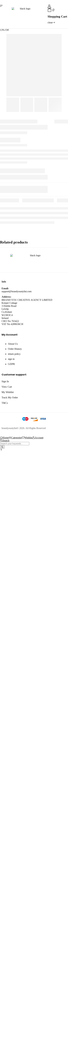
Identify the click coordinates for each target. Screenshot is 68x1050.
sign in (11, 359)
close (50, 22)
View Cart (7, 386)
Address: (6, 296)
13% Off (4, 30)
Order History (15, 349)
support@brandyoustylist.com (16, 291)
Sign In (5, 381)
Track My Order (10, 397)
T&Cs (5, 403)
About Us (13, 343)
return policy (14, 354)
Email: (5, 288)
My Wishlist (8, 392)
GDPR (11, 364)
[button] (1, 450)
